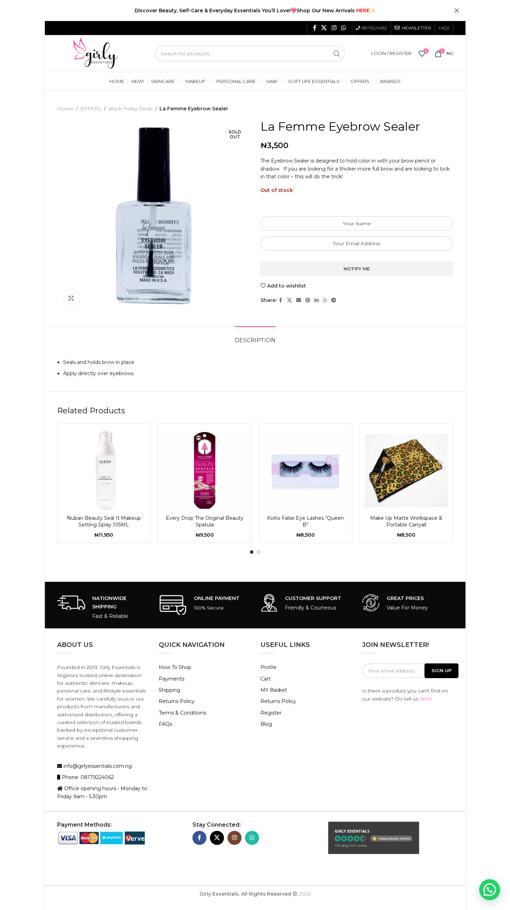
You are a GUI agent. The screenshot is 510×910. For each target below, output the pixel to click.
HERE (363, 10)
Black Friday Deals (130, 108)
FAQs (165, 724)
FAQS (443, 27)
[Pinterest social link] (307, 300)
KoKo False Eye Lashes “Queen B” (305, 521)
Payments (171, 679)
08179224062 (374, 27)
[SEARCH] (337, 54)
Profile (268, 667)
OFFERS (90, 108)
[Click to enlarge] (71, 298)
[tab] (255, 336)
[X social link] (324, 27)
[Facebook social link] (315, 27)
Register (270, 713)
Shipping (169, 690)
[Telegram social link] (333, 300)
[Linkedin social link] (316, 300)
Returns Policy (177, 701)
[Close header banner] (456, 10)
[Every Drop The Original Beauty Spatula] (204, 470)
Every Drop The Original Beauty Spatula (204, 521)
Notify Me (357, 268)
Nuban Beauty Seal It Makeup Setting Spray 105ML (104, 521)
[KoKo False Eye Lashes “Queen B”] (305, 470)
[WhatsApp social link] (343, 27)
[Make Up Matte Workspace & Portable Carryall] (406, 470)
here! (426, 699)
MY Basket (273, 690)
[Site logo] (95, 53)
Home (65, 108)
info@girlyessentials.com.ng (97, 766)
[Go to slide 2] (258, 552)
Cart (265, 679)
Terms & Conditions (182, 713)
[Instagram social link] (334, 27)
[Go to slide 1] (251, 552)
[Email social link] (298, 300)
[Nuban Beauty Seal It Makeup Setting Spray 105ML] (104, 470)
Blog (266, 724)
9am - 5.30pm (90, 796)
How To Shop (175, 667)
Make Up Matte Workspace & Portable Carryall (406, 521)
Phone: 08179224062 (87, 777)
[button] (489, 889)
